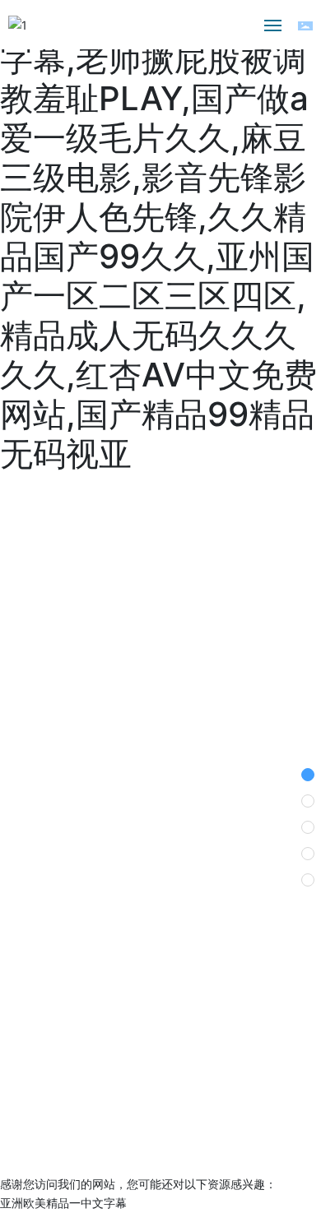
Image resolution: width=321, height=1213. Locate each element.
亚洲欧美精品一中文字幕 (63, 1203)
